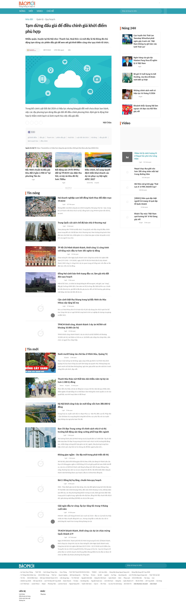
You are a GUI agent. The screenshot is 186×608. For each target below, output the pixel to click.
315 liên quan (147, 162)
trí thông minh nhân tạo (28, 575)
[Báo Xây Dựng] (58, 183)
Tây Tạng (147, 578)
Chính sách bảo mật (24, 598)
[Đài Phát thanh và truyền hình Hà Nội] (31, 50)
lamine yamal (62, 584)
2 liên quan (70, 226)
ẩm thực (103, 584)
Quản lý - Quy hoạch (45, 19)
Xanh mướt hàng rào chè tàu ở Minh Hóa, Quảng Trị (82, 354)
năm (119, 578)
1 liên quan (73, 357)
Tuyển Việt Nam (87, 584)
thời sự (53, 575)
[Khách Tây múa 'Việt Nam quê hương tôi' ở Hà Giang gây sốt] (127, 217)
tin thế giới (75, 578)
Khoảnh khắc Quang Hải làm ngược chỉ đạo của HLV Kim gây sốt (146, 109)
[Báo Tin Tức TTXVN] (59, 226)
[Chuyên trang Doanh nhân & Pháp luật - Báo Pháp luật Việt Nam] (27, 179)
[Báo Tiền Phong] (60, 280)
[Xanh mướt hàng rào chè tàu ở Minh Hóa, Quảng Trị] (40, 363)
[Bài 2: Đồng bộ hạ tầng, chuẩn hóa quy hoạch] (40, 489)
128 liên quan (143, 190)
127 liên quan (71, 204)
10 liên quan (74, 254)
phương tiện (52, 584)
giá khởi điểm (32, 137)
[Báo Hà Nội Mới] (60, 458)
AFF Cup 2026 (150, 581)
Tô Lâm (93, 575)
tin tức (22, 578)
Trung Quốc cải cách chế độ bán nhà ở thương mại (82, 223)
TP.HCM (94, 572)
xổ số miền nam (32, 578)
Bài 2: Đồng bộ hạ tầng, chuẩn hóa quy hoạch (79, 480)
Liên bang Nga (64, 578)
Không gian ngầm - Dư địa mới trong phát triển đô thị (83, 455)
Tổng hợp (43, 594)
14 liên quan (72, 331)
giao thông (63, 572)
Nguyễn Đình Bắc (86, 578)
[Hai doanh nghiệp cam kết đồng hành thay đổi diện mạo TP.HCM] (40, 206)
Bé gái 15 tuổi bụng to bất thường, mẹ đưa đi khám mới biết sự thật (145, 77)
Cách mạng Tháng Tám (50, 572)
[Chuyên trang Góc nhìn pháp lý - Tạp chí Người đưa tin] (59, 306)
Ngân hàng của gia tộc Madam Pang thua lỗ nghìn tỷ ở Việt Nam (145, 60)
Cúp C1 (96, 584)
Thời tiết (38, 572)
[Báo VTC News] (137, 177)
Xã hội (100, 575)
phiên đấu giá (60, 137)
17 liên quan (70, 306)
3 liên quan (71, 280)
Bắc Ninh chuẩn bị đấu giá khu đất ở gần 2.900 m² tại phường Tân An (37, 173)
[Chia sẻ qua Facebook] (27, 123)
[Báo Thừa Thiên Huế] (60, 484)
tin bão (75, 581)
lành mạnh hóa (33, 141)
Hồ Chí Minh (139, 581)
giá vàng (159, 581)
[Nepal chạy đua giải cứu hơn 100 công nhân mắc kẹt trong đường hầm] (127, 172)
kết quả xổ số (37, 581)
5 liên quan (69, 410)
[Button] (165, 11)
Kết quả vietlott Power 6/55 (49, 578)
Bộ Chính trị (127, 584)
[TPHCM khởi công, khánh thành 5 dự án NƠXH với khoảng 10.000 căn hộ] (40, 333)
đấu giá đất (103, 137)
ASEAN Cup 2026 (25, 581)
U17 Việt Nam (24, 584)
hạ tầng (113, 575)
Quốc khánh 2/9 (128, 581)
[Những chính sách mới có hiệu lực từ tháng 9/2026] (127, 94)
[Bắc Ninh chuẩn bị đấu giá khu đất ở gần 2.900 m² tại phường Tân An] (38, 159)
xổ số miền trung (43, 575)
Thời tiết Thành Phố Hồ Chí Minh (79, 572)
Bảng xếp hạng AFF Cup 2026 (141, 572)
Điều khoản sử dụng (24, 596)
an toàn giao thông (26, 572)
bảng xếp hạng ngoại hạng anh (119, 572)
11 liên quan (74, 385)
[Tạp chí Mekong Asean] (59, 410)
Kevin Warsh (67, 581)
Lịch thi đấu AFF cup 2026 (52, 581)
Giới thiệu (22, 594)
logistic (106, 575)
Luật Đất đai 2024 (83, 137)
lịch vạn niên (103, 572)
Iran (153, 578)
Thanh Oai (50, 137)
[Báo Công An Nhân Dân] (62, 254)
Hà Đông (94, 137)
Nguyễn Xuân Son (96, 581)
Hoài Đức (71, 137)
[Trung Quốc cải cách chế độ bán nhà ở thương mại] (40, 231)
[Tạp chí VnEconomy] (60, 435)
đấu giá (42, 137)
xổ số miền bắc (137, 578)
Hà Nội (33, 132)
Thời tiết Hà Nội (154, 575)
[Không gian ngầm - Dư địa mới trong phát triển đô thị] (40, 463)
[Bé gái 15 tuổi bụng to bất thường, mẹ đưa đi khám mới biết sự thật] (127, 78)
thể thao (86, 575)
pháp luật (127, 578)
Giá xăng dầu (84, 581)
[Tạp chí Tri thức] (59, 204)
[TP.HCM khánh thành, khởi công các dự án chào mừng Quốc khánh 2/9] (40, 539)
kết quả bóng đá (75, 575)
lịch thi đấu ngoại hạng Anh (138, 575)
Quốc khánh (112, 578)
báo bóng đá (123, 575)
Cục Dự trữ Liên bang (115, 584)
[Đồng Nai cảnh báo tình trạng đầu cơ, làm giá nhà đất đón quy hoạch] (40, 282)
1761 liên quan (59, 50)
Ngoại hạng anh (74, 584)
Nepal (44, 584)
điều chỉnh (44, 141)
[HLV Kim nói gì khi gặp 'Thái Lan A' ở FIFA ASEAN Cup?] (127, 188)
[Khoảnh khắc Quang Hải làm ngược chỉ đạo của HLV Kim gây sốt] (127, 109)
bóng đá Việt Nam (100, 578)
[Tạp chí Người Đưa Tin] (136, 83)
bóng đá (118, 581)
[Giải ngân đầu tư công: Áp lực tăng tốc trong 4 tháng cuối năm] (40, 514)
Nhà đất (29, 19)
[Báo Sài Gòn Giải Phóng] (60, 357)
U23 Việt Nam (108, 581)
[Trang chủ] (27, 4)
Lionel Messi (35, 584)
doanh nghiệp (63, 575)
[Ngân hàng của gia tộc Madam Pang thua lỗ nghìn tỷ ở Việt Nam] (127, 61)
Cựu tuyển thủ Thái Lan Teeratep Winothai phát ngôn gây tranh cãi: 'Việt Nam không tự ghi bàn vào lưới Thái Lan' (145, 41)
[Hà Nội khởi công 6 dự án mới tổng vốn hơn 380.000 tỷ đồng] (40, 412)
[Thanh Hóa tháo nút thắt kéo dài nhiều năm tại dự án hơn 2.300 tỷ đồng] (40, 388)
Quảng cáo (22, 600)
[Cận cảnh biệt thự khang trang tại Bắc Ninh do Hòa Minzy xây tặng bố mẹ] (40, 308)
